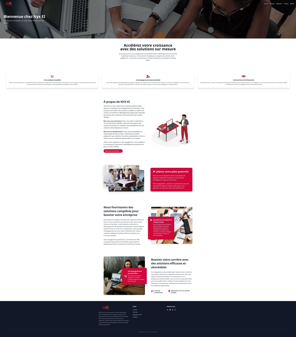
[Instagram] (175, 310)
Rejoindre (279, 4)
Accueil (266, 4)
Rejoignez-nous (137, 314)
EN (293, 4)
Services (272, 4)
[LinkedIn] (167, 310)
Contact (286, 4)
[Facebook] (172, 310)
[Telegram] (170, 310)
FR (291, 4)
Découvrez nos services (112, 151)
